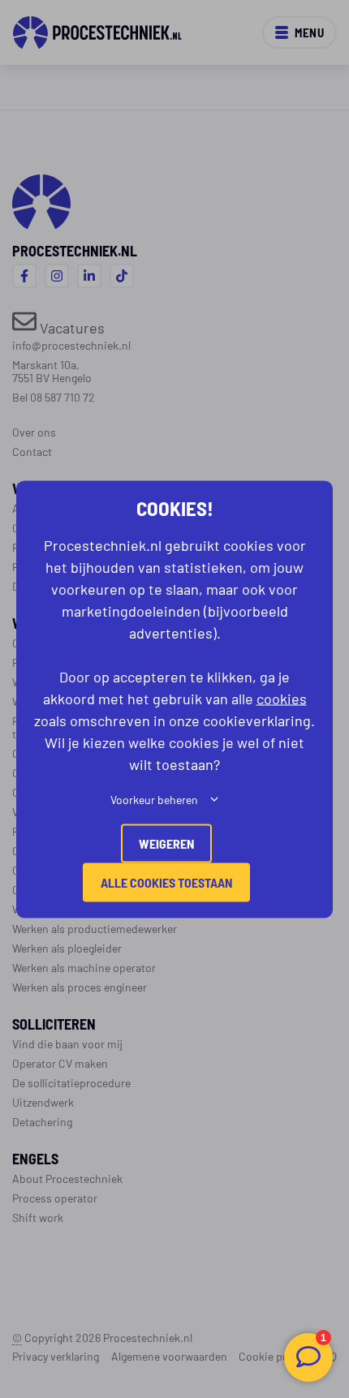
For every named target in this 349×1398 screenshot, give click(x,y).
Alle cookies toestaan (166, 881)
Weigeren (166, 842)
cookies (281, 697)
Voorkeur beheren (154, 798)
